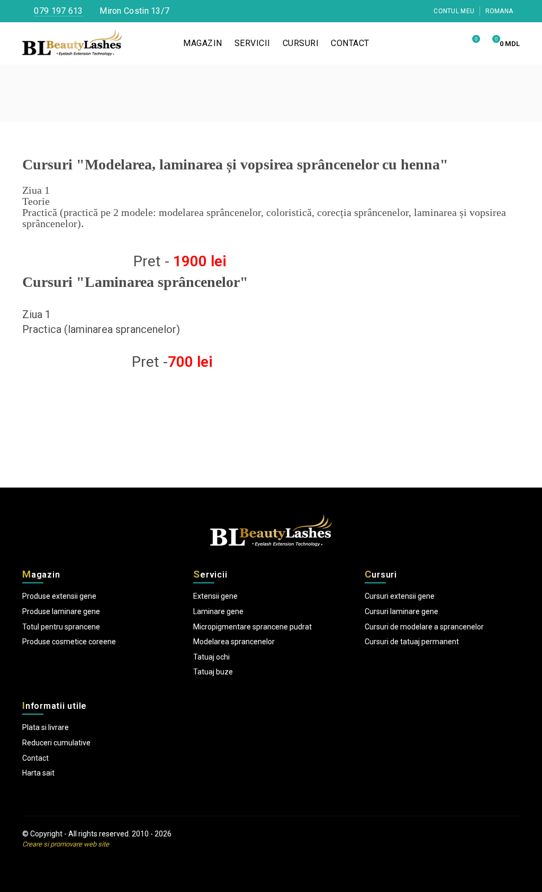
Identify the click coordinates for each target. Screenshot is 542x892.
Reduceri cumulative (56, 742)
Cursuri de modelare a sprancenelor (424, 627)
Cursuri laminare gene (401, 611)
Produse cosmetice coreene (69, 641)
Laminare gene (218, 611)
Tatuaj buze (213, 672)
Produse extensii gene (59, 596)
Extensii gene (215, 596)
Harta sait (38, 773)
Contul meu (453, 11)
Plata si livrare (45, 727)
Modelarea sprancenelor (234, 641)
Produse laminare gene (61, 611)
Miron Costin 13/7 (133, 11)
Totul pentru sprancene (61, 627)
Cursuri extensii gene (400, 596)
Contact (35, 758)
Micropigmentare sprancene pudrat (252, 627)
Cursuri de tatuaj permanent (412, 641)
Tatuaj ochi (211, 657)
